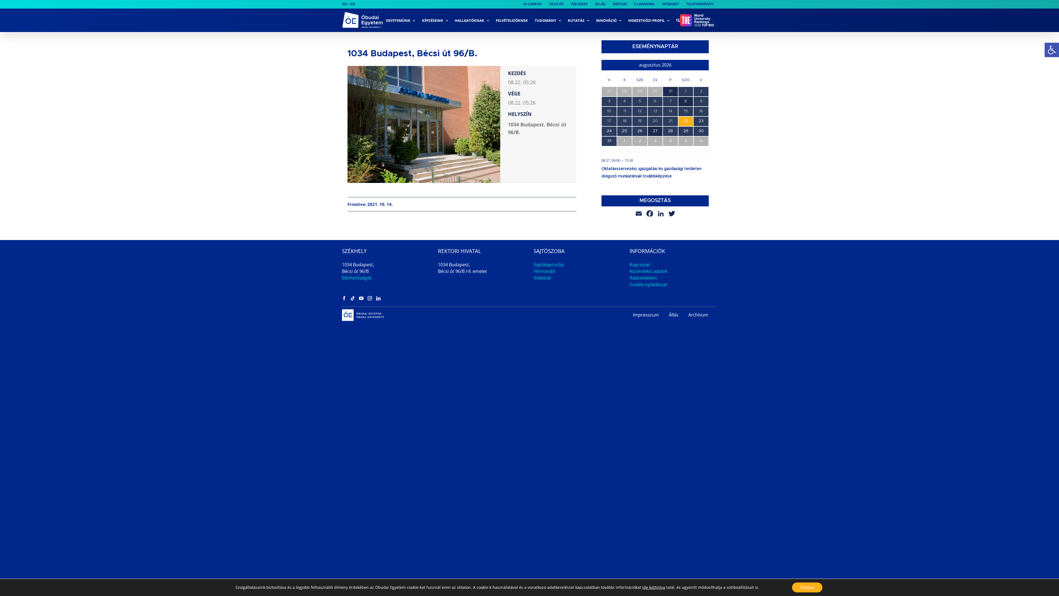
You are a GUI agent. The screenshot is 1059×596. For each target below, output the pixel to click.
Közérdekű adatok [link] (648, 271)
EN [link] (353, 4)
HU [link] (344, 4)
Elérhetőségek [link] (356, 278)
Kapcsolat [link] (640, 265)
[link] (1052, 50)
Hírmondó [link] (544, 271)
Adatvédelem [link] (643, 278)
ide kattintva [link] (653, 587)
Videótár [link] (543, 278)
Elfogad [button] (807, 587)
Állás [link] (673, 315)
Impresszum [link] (646, 315)
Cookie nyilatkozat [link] (648, 284)
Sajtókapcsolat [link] (549, 265)
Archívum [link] (698, 315)
